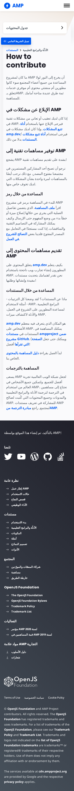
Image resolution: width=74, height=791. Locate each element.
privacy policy (14, 782)
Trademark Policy (23, 606)
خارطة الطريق (19, 578)
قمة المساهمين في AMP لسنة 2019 (31, 634)
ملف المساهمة (45, 207)
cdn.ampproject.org (53, 771)
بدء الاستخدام (18, 522)
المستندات (12, 50)
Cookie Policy (56, 697)
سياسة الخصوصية (34, 697)
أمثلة (14, 538)
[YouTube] (21, 457)
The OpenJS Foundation (27, 595)
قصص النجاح (18, 499)
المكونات (16, 533)
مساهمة (16, 572)
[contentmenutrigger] (35, 27)
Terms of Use (12, 697)
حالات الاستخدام (20, 494)
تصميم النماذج (19, 544)
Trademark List (21, 611)
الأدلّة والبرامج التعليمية (24, 527)
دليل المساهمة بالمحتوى (22, 353)
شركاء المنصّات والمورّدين (25, 567)
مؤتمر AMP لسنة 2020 (24, 629)
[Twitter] (8, 457)
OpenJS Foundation (21, 709)
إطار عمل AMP (20, 488)
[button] (67, 5)
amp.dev (40, 265)
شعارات (15, 657)
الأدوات (15, 549)
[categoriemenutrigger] (16, 41)
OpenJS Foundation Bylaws (29, 600)
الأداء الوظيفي (19, 505)
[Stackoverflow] (61, 457)
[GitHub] (48, 457)
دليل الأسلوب (18, 652)
